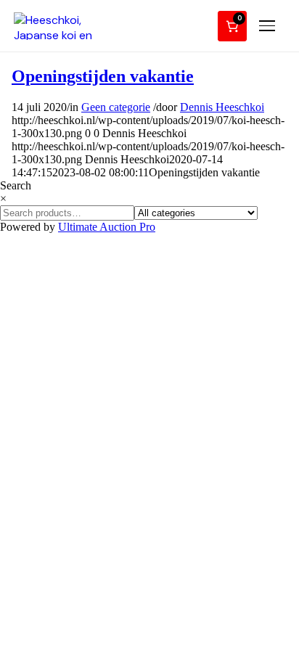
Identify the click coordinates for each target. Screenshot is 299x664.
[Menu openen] (269, 26)
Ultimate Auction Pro (106, 227)
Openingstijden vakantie (103, 76)
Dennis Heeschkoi (222, 107)
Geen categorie (115, 107)
